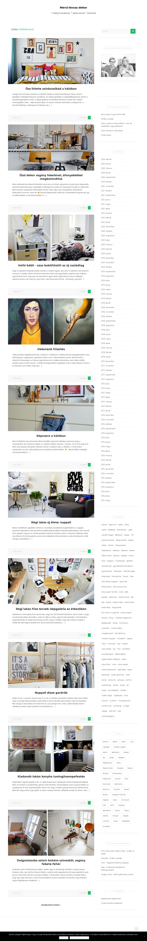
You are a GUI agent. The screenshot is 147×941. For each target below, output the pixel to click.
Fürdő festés (106, 135)
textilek (123, 690)
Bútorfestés (121, 530)
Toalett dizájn (107, 695)
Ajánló (120, 525)
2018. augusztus (107, 325)
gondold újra (107, 566)
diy (104, 758)
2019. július (105, 280)
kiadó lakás (106, 607)
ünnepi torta (107, 706)
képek (108, 602)
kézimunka (129, 602)
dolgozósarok (121, 540)
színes (104, 680)
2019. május (105, 289)
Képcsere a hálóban (51, 435)
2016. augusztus (107, 433)
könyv (111, 618)
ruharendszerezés (109, 670)
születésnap (106, 685)
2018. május (106, 339)
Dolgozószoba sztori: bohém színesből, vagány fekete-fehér (51, 862)
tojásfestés (118, 695)
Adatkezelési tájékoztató (111, 899)
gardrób (129, 561)
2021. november (107, 186)
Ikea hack (123, 582)
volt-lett (106, 821)
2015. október (106, 478)
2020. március (106, 245)
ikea (126, 779)
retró (114, 664)
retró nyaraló (123, 664)
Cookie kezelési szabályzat (111, 903)
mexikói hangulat (108, 638)
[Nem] (144, 936)
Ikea (131, 576)
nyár (118, 644)
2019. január (105, 303)
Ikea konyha (106, 587)
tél (128, 685)
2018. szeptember (108, 321)
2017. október (106, 370)
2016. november (107, 420)
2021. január (105, 222)
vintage (126, 706)
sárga (129, 670)
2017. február (106, 406)
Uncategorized (124, 701)
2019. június (105, 285)
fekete (132, 550)
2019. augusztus (107, 276)
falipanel (124, 550)
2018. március (106, 348)
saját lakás (122, 670)
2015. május (105, 500)
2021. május (105, 204)
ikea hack (106, 784)
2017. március (106, 402)
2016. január (105, 464)
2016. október (106, 424)
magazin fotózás (118, 795)
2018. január (106, 357)
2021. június (105, 200)
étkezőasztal (120, 545)
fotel (103, 561)
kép (103, 602)
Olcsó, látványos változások (112, 131)
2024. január (106, 164)
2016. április (105, 451)
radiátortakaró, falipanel (111, 659)
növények (111, 644)
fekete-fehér (107, 556)
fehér (119, 763)
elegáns (121, 758)
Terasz (126, 810)
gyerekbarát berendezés (123, 566)
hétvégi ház (116, 576)
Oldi (104, 805)
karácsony (113, 597)
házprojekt (106, 576)
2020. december (107, 227)
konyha (104, 618)
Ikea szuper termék (109, 592)
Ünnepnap (117, 706)
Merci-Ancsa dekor (73, 7)
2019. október (106, 267)
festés (131, 556)
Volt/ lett (112, 711)
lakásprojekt (106, 623)
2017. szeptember (108, 375)
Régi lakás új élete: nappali (51, 522)
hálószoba (118, 571)
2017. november (107, 366)
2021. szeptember (108, 195)
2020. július (105, 240)
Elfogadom (64, 938)
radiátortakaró (120, 654)
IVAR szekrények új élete (123, 874)
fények (105, 773)
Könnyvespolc (126, 613)
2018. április (105, 343)
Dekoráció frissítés (51, 349)
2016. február (106, 460)
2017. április (105, 397)
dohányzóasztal (108, 540)
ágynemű (113, 525)
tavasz (122, 685)
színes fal (111, 680)
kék (132, 597)
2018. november (107, 312)
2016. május (105, 447)
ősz (114, 649)
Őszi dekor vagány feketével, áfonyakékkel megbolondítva (51, 177)
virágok (104, 711)
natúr (104, 644)
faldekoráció (106, 550)
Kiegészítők (116, 607)
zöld (119, 711)
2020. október (106, 231)
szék (128, 675)
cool (131, 742)
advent (104, 525)
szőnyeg (120, 680)
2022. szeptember (108, 177)
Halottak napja (129, 571)
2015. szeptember (108, 482)
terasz (104, 690)
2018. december (107, 307)
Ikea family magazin (110, 582)
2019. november (107, 262)
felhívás (116, 556)
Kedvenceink (124, 597)
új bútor (105, 701)
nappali (129, 638)
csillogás (106, 747)
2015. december (107, 469)
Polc (119, 649)
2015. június (105, 496)
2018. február (106, 352)
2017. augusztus (107, 379)
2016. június (105, 442)
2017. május (105, 393)
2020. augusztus (107, 236)
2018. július (105, 330)
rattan (124, 659)
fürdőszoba (117, 773)
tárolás (115, 685)
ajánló (115, 742)
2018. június (105, 334)
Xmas (115, 821)
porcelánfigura (107, 654)
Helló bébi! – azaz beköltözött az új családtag (51, 265)
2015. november (107, 473)
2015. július (105, 491)
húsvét (125, 576)
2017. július (105, 384)
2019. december (107, 258)
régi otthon (106, 664)
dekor (105, 752)
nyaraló (125, 644)
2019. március (106, 294)
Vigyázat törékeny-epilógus (118, 863)
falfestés (116, 550)
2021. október (106, 191)
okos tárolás (106, 649)
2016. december (107, 415)
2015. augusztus (107, 487)
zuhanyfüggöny (108, 716)
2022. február (106, 182)
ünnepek (106, 826)
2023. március (106, 168)
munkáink (121, 638)
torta (126, 695)
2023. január (106, 173)
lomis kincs (123, 623)
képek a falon (118, 602)
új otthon (113, 701)
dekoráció (119, 535)
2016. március (106, 456)
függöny (110, 561)
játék (126, 592)
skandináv (106, 675)
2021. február (106, 218)
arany (127, 525)
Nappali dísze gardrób (51, 692)
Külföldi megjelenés (123, 618)
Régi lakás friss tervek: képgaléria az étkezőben (51, 609)
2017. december (107, 361)
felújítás (124, 556)
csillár (130, 530)
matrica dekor (116, 628)
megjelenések (107, 633)
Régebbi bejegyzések (50, 905)
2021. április (105, 209)
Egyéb (130, 540)
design (127, 535)
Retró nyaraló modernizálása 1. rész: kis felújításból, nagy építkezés (116, 124)
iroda (121, 592)
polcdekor (126, 649)
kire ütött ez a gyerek (110, 613)
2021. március (106, 213)
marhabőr (105, 628)
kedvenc (106, 789)
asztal (104, 530)
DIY (132, 535)
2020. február (106, 249)
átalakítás (111, 530)
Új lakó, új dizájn (107, 119)
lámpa (115, 623)
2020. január (106, 254)
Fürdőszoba (120, 561)
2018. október (106, 316)
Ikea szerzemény (120, 587)
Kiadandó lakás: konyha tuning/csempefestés (51, 776)
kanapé (104, 597)
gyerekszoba (107, 571)
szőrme (129, 680)
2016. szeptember (108, 429)
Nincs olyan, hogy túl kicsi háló (113, 114)
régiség (121, 805)
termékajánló (113, 690)
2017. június (105, 388)
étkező (111, 545)
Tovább (83, 117)
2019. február (106, 298)
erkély (104, 545)
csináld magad (107, 535)
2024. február (106, 159)
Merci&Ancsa (120, 633)
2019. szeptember (108, 271)
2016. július (105, 438)
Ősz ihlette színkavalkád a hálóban (51, 88)
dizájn (111, 758)
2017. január (105, 411)
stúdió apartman (117, 675)
